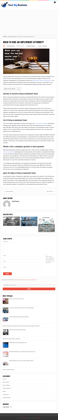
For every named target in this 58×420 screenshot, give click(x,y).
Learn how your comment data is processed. (27, 279)
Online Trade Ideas (7, 388)
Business (4, 379)
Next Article (50, 191)
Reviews (4, 391)
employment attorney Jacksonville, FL (42, 80)
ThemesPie (24, 418)
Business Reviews (12, 36)
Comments (6, 241)
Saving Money (6, 394)
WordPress (38, 418)
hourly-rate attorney (8, 152)
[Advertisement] (29, 21)
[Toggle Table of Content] (18, 89)
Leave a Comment (43, 46)
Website (5, 267)
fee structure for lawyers (41, 123)
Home (6, 36)
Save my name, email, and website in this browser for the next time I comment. (50, 259)
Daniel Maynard (11, 46)
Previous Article (9, 191)
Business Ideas (6, 382)
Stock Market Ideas (7, 397)
